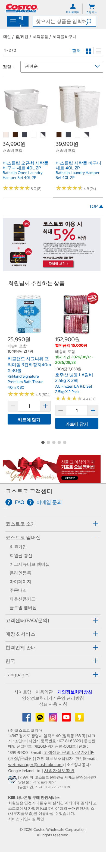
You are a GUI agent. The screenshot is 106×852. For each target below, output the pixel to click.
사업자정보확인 (59, 770)
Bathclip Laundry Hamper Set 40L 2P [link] (77, 175)
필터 (76, 50)
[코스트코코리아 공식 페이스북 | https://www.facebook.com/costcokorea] (27, 719)
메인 (7, 36)
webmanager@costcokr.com (35, 764)
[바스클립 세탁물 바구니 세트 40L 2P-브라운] (59, 135)
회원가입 (18, 546)
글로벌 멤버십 (23, 607)
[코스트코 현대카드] (52, 268)
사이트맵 (23, 692)
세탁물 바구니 (64, 36)
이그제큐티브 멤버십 (30, 564)
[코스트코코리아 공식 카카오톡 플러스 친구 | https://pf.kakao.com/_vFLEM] (40, 719)
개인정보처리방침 (74, 692)
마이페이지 (20, 581)
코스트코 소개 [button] (20, 524)
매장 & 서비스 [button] (20, 634)
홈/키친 (21, 36)
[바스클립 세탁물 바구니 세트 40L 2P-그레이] (68, 135)
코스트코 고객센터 (28, 491)
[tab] (53, 524)
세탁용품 (40, 36)
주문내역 (18, 590)
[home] (21, 8)
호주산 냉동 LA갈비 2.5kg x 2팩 (74, 377)
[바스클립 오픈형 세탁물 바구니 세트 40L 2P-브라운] (15, 135)
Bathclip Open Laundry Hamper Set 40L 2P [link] (22, 175)
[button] (91, 21)
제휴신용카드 (23, 599)
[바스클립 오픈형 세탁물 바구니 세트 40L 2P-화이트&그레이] (43, 135)
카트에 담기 (29, 419)
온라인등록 (20, 572)
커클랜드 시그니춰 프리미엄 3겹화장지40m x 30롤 (29, 364)
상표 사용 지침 (53, 704)
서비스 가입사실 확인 (26, 818)
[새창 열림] (13, 780)
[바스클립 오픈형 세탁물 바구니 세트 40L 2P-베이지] (6, 135)
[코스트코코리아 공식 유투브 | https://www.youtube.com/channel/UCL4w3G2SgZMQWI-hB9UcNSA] (67, 719)
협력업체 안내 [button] (20, 647)
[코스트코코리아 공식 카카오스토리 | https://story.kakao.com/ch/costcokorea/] (79, 719)
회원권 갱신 (21, 555)
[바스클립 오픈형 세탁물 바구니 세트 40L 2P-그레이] (24, 135)
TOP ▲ (96, 206)
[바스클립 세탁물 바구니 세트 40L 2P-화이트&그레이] (87, 135)
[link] (26, 127)
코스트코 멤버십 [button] (23, 537)
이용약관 (44, 692)
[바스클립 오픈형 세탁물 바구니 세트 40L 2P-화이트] (34, 135)
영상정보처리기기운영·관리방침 (53, 698)
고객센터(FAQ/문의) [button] (27, 620)
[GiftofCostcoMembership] (52, 480)
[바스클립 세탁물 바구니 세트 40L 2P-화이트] (77, 135)
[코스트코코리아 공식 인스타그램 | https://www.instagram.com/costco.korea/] (53, 719)
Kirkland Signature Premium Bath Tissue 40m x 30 (25, 382)
